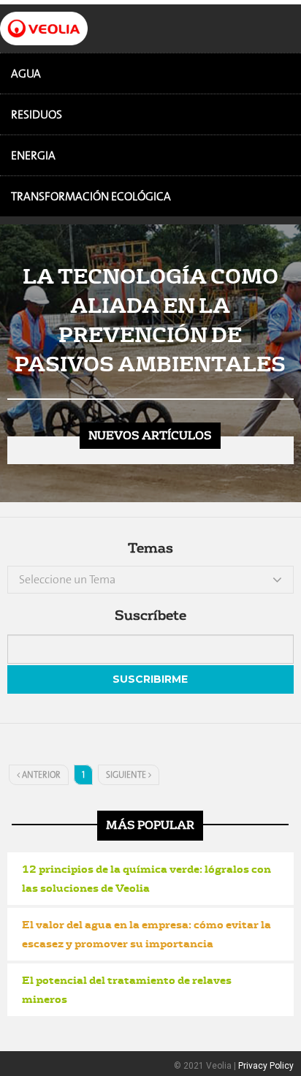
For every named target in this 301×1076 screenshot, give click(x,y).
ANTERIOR (40, 775)
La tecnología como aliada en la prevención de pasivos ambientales (150, 319)
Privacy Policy (266, 1066)
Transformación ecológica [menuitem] (91, 196)
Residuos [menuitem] (36, 114)
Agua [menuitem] (26, 73)
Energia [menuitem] (33, 155)
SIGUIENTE (127, 775)
